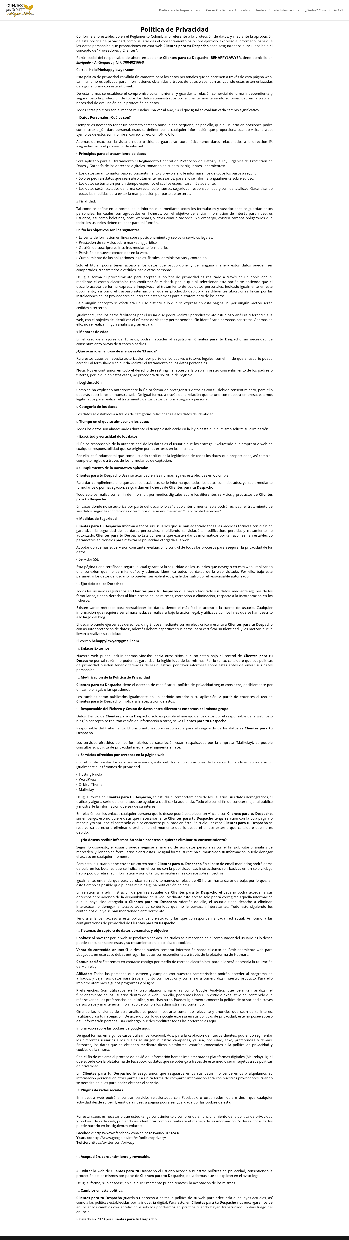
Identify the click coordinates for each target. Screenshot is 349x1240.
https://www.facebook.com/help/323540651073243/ (137, 1133)
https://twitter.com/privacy (112, 1142)
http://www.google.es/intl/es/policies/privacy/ (129, 1137)
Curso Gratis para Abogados (228, 10)
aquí (212, 1021)
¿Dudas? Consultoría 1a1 (324, 10)
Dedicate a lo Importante (178, 10)
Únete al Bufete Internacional (277, 10)
